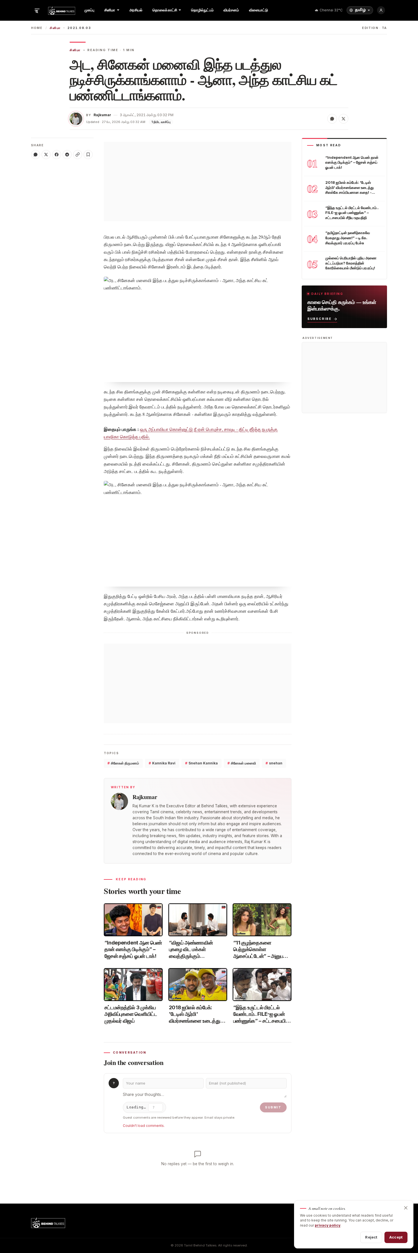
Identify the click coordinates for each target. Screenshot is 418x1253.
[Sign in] (381, 10)
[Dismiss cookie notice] (405, 1207)
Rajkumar (102, 115)
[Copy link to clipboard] (77, 154)
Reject (371, 1237)
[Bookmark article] (88, 154)
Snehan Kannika (201, 763)
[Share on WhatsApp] (332, 119)
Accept (396, 1237)
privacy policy (327, 1225)
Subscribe (319, 319)
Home (37, 28)
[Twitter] (46, 154)
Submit (273, 1107)
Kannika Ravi (162, 763)
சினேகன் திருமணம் (123, 763)
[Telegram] (67, 154)
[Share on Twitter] (343, 119)
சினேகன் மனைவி (241, 763)
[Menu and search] (37, 10)
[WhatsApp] (35, 154)
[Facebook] (56, 154)
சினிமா (55, 28)
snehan (274, 763)
